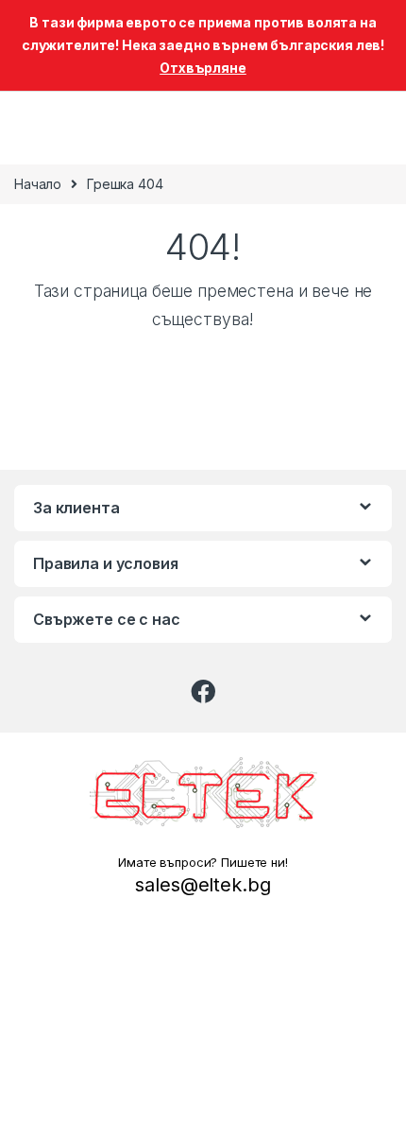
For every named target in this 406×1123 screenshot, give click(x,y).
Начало (37, 184)
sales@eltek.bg (202, 884)
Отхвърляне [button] (203, 68)
